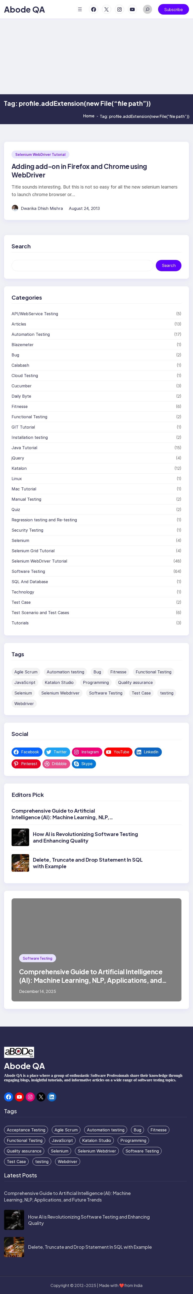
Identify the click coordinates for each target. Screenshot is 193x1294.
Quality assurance (135, 682)
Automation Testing (31, 334)
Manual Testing (26, 499)
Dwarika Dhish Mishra (42, 208)
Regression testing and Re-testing (44, 519)
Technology (23, 591)
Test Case (21, 602)
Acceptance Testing (26, 1129)
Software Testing (28, 571)
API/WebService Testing (35, 313)
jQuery (18, 457)
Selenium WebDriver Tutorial (40, 154)
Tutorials (20, 622)
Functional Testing (29, 416)
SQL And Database (30, 581)
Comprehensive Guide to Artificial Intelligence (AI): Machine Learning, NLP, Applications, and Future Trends (60, 817)
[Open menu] (80, 9)
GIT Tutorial (23, 427)
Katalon (19, 468)
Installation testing (30, 437)
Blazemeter (23, 344)
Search (169, 265)
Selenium (20, 540)
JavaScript (24, 682)
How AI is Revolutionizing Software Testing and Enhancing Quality (85, 837)
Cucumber (22, 385)
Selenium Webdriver (60, 693)
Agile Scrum (25, 671)
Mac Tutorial (24, 488)
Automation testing (65, 671)
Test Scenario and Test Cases (40, 612)
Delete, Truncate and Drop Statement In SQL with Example (90, 1247)
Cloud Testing (25, 375)
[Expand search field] (147, 9)
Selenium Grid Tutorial (33, 550)
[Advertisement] (96, 56)
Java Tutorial (24, 447)
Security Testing (27, 530)
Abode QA (24, 9)
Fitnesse (20, 406)
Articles (19, 324)
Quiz (16, 509)
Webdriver (24, 703)
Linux (17, 478)
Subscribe (173, 9)
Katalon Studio (59, 682)
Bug (15, 354)
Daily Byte (21, 396)
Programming (96, 682)
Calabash (20, 365)
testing (166, 693)
